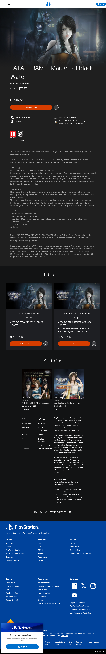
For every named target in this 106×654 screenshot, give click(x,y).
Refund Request (12, 600)
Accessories (42, 557)
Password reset (12, 596)
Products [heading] (42, 539)
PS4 (39, 547)
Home (8, 533)
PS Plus (40, 553)
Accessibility (74, 547)
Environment (75, 543)
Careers (9, 547)
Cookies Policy (79, 643)
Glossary (41, 600)
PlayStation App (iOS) (78, 602)
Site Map (70, 643)
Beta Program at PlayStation (80, 613)
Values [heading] (73, 539)
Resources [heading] (43, 579)
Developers (42, 596)
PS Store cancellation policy (48, 586)
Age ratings (42, 589)
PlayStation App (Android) (79, 606)
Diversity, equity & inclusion (80, 553)
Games (16, 533)
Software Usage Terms (93, 643)
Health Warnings (60, 480)
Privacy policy (47, 643)
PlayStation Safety (13, 586)
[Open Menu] (3, 4)
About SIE (9, 543)
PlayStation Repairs (13, 593)
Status (8, 589)
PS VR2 (40, 550)
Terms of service (44, 583)
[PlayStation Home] (48, 4)
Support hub (10, 583)
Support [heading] (9, 579)
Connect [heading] (74, 579)
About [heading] (9, 539)
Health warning (44, 593)
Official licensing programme (49, 603)
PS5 (39, 543)
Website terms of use (60, 643)
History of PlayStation (14, 560)
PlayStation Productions (15, 553)
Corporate (9, 557)
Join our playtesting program (81, 609)
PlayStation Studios (13, 550)
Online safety (75, 550)
